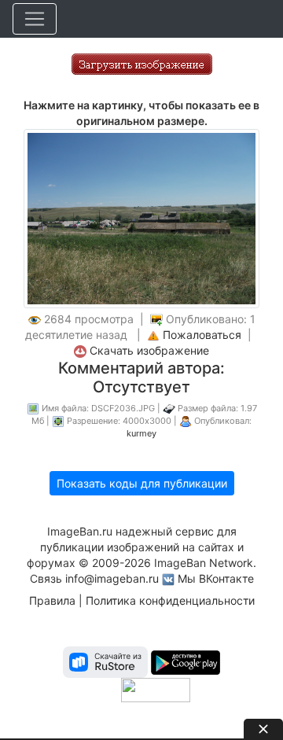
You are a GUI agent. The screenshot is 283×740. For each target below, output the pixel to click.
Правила (52, 600)
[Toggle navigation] (35, 19)
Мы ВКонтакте (216, 578)
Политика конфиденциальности (170, 600)
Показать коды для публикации (142, 483)
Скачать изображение (149, 350)
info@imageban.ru (112, 578)
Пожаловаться (202, 334)
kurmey (141, 433)
